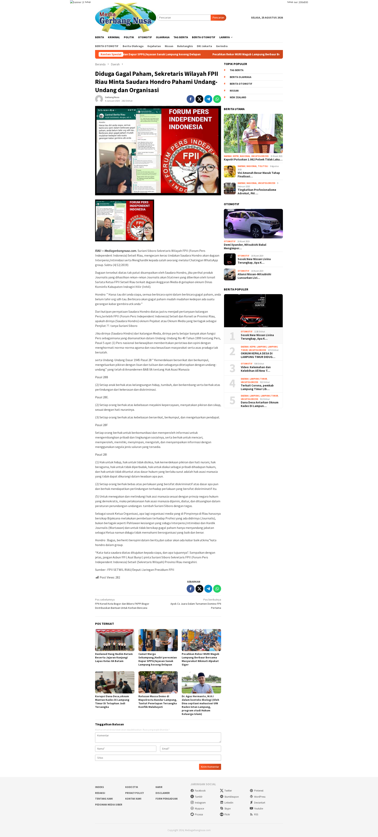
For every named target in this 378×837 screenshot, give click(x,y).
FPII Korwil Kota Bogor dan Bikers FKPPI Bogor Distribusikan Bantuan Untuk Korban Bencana (122, 604)
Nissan (234, 90)
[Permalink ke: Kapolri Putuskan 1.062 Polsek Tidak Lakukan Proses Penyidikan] (253, 133)
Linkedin (228, 802)
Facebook (200, 790)
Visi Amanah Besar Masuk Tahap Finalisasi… (259, 174)
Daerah (228, 156)
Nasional (245, 156)
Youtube (258, 808)
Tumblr (198, 796)
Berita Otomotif (241, 84)
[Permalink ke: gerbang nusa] (99, 99)
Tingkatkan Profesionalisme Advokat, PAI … (257, 191)
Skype (227, 808)
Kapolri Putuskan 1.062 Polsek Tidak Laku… (253, 159)
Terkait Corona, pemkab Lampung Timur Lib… (257, 387)
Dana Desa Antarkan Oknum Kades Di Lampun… (259, 404)
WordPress (259, 796)
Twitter (228, 790)
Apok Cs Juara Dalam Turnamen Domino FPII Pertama (195, 604)
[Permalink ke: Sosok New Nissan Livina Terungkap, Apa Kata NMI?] (253, 310)
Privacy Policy (134, 793)
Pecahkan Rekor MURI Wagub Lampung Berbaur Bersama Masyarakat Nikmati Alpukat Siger (237, 54)
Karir (159, 787)
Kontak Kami (133, 798)
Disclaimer (163, 793)
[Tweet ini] (199, 99)
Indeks (99, 787)
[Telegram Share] (208, 99)
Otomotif (229, 241)
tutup (88, 1)
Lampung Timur (258, 378)
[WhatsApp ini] (217, 99)
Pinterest (258, 790)
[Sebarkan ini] (191, 99)
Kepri (236, 156)
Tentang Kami (104, 798)
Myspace (199, 808)
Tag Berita (236, 70)
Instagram (200, 802)
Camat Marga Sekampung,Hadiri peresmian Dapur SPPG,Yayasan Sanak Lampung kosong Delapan (157, 659)
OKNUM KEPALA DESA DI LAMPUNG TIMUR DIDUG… (258, 355)
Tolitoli (263, 166)
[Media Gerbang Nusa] (125, 17)
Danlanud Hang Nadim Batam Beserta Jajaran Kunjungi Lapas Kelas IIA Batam (114, 657)
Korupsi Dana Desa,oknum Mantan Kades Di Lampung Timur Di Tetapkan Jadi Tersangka (112, 701)
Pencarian (218, 17)
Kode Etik (131, 787)
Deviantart (259, 802)
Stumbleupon (231, 796)
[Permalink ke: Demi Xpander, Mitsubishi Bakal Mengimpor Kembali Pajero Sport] (253, 223)
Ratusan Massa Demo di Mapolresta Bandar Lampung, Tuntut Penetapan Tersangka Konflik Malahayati (157, 701)
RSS (256, 814)
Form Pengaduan (167, 798)
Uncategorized (260, 156)
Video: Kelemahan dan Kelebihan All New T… (256, 369)
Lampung (262, 346)
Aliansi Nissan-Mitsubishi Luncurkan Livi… (254, 276)
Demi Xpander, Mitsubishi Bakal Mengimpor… (245, 246)
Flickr (227, 814)
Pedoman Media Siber (108, 804)
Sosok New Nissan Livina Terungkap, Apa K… (254, 261)
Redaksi (100, 793)
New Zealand (238, 97)
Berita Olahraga (240, 77)
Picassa (199, 814)
